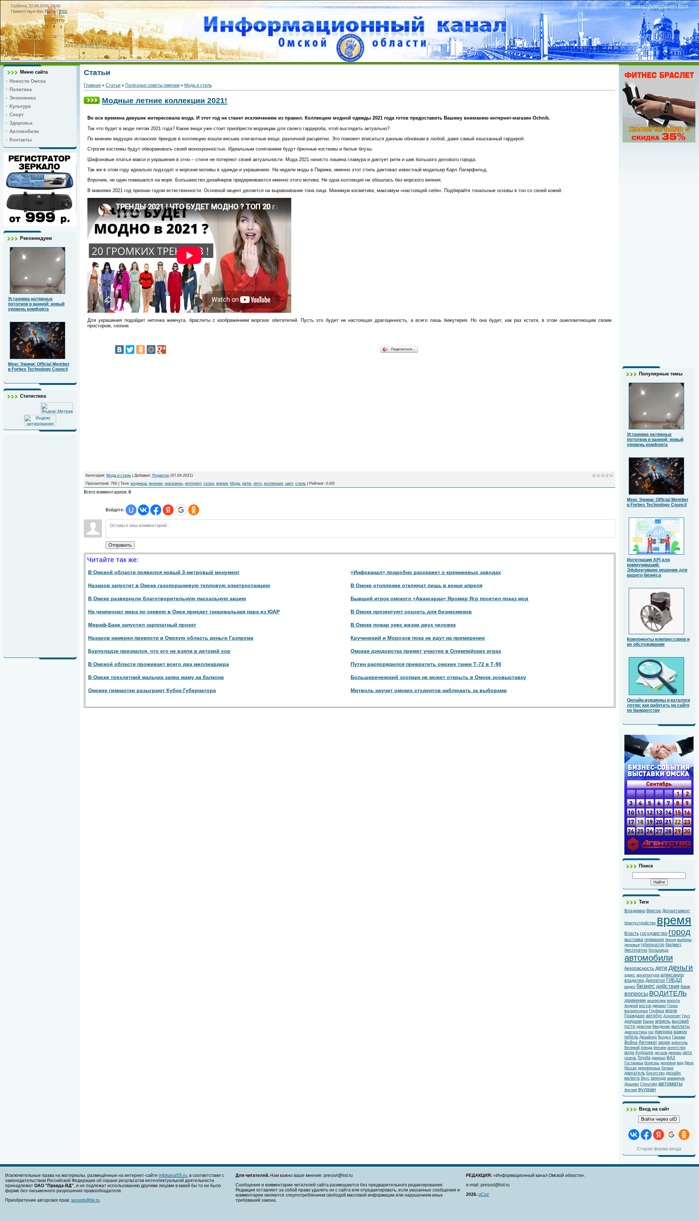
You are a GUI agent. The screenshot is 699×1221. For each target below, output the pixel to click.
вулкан (647, 1089)
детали (661, 1052)
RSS (63, 11)
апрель (663, 1021)
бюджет (674, 944)
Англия (630, 1090)
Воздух (664, 1037)
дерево (675, 1052)
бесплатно (635, 950)
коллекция (273, 483)
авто (687, 1052)
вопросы (636, 994)
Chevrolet (648, 1084)
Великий (632, 1047)
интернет (193, 483)
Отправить (120, 545)
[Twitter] (130, 349)
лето (257, 483)
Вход (683, 6)
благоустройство (640, 923)
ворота (673, 1000)
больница (658, 950)
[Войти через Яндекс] (168, 509)
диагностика (635, 1032)
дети (661, 968)
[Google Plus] (161, 349)
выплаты (680, 1026)
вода (629, 1052)
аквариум (676, 1078)
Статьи (113, 85)
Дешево (631, 1084)
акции (664, 1042)
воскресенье (636, 1011)
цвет (289, 483)
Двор (689, 1063)
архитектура (647, 975)
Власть (631, 933)
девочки (643, 1026)
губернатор (652, 944)
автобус (654, 1015)
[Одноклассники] (140, 349)
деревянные (649, 1068)
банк (685, 986)
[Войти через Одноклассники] (193, 509)
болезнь (651, 1063)
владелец (634, 980)
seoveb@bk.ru (85, 1200)
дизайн (673, 1073)
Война (630, 1042)
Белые (668, 1068)
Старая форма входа (659, 1148)
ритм (246, 483)
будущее (644, 1052)
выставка (633, 939)
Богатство (655, 1073)
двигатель (634, 1073)
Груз (686, 1016)
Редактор (160, 475)
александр (672, 975)
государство (653, 933)
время (222, 483)
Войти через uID (659, 1119)
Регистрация (661, 6)
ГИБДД (674, 980)
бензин (659, 1047)
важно (680, 1031)
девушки (633, 1021)
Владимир (634, 910)
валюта (632, 1078)
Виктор (654, 910)
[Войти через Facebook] (155, 509)
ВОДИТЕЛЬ (668, 993)
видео (629, 986)
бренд (670, 939)
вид (680, 1063)
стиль (300, 483)
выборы (684, 939)
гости (629, 1026)
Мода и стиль (198, 85)
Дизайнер (648, 1037)
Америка (663, 1031)
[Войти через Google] (181, 510)
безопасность (639, 968)
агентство (676, 1047)
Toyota (644, 1057)
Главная (636, 6)
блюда (646, 1047)
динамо (659, 1005)
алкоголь (679, 1042)
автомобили (648, 958)
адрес (629, 975)
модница (139, 483)
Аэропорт (672, 1016)
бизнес (645, 986)
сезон (209, 483)
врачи (671, 1010)
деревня (668, 1063)
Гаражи (678, 1037)
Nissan (630, 1068)
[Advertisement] (40, 544)
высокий (680, 1021)
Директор (655, 980)
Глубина (656, 1011)
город (679, 932)
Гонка (672, 1005)
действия (667, 986)
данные (659, 1058)
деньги (680, 967)
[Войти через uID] (131, 509)
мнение (156, 483)
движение (635, 1000)
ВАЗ (671, 1057)
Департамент (676, 910)
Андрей (631, 1005)
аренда (658, 1078)
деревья (632, 945)
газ (650, 1032)
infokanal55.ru (173, 1175)
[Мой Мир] (151, 349)
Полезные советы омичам (152, 85)
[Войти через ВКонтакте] (143, 509)
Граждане (634, 1015)
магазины (174, 483)
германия (654, 939)
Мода (235, 483)
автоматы (670, 1084)
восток (645, 1005)
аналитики (656, 1000)
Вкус (645, 1078)
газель (630, 1058)
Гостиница (633, 1063)
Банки (648, 1021)
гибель (631, 1036)
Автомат (648, 1042)
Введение (661, 1026)
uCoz (483, 1194)
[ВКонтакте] (119, 349)
